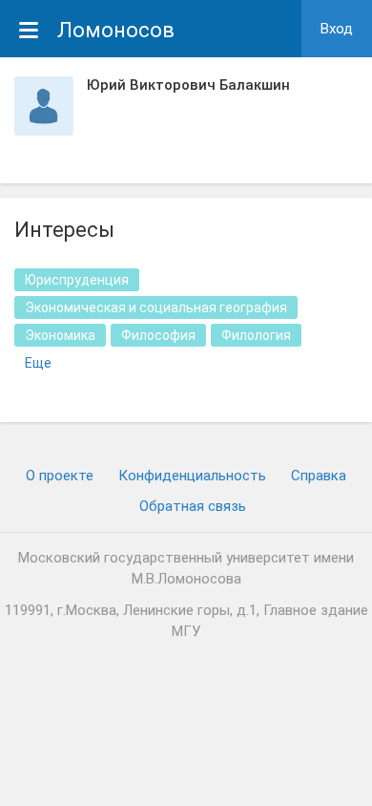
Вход (336, 28)
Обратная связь (192, 506)
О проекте (59, 475)
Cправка (318, 475)
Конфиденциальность (192, 475)
